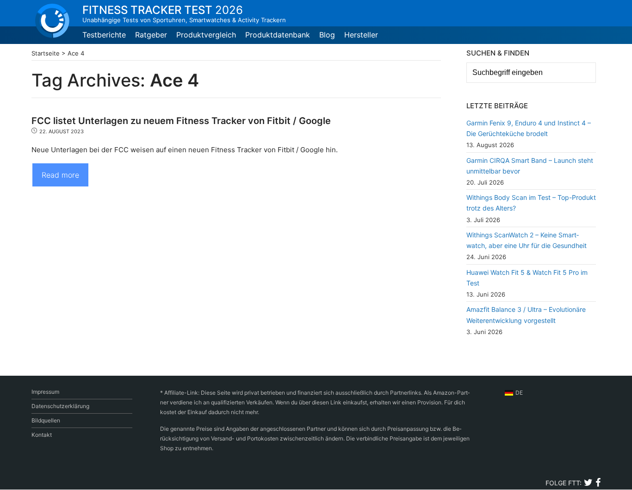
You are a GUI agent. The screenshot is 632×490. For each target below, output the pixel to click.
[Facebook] (598, 484)
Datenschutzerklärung (60, 406)
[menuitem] (513, 392)
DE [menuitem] (519, 392)
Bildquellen (45, 420)
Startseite (45, 53)
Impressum (45, 391)
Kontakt (41, 434)
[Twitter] (588, 484)
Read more (60, 175)
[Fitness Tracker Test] (52, 21)
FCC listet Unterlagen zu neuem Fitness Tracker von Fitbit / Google (181, 120)
